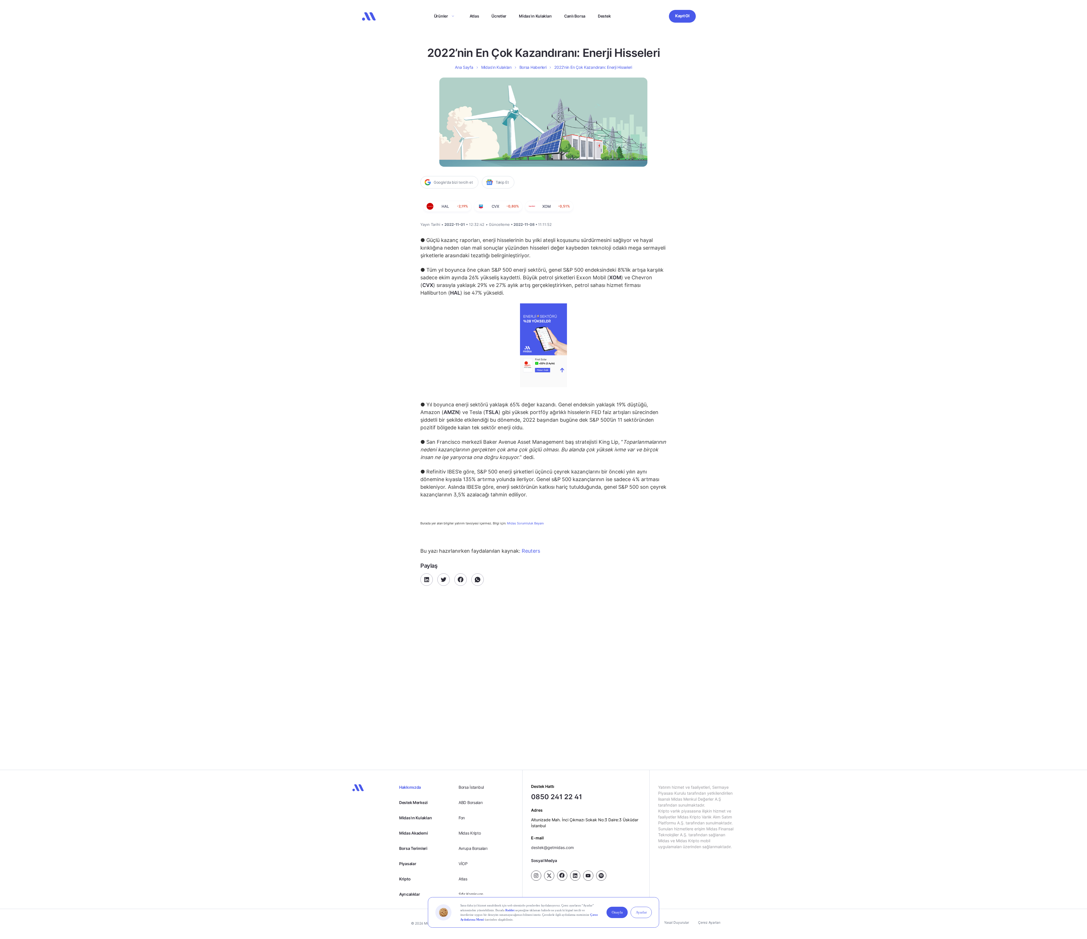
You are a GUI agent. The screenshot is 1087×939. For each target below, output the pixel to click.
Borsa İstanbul (471, 787)
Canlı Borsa (574, 16)
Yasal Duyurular (676, 922)
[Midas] (369, 16)
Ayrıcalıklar (409, 894)
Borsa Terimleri (413, 848)
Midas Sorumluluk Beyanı (525, 523)
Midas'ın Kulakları (415, 817)
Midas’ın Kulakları (535, 16)
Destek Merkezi (413, 802)
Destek (604, 16)
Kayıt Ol (682, 15)
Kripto (404, 878)
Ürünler (441, 16)
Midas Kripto (470, 833)
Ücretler (498, 16)
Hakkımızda (410, 787)
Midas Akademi (413, 833)
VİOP (463, 863)
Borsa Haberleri (533, 67)
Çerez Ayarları (709, 922)
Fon (462, 817)
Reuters (530, 551)
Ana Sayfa (464, 67)
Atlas (474, 16)
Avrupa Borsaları (473, 848)
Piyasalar (407, 863)
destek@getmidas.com (552, 847)
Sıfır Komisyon (471, 894)
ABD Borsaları (470, 802)
